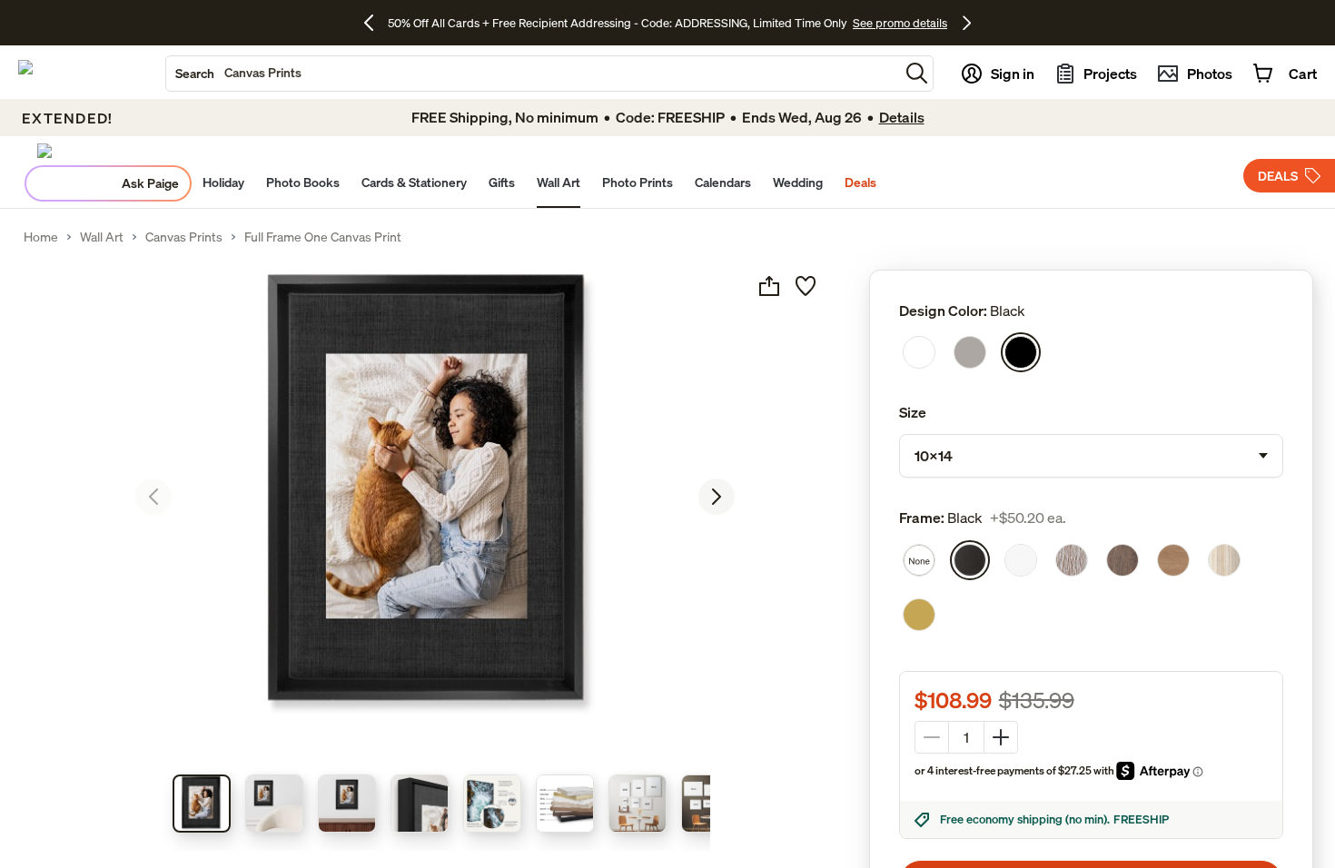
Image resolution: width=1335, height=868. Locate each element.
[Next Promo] (967, 22)
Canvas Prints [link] (183, 237)
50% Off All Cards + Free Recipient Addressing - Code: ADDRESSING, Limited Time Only (617, 23)
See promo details (900, 23)
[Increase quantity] (1000, 737)
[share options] (769, 286)
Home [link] (41, 237)
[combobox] (533, 73)
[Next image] (716, 496)
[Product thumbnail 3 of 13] (347, 803)
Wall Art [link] (102, 237)
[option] (919, 352)
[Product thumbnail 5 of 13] (492, 803)
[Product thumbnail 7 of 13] (637, 803)
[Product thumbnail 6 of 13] (565, 803)
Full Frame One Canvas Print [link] (322, 237)
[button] (917, 73)
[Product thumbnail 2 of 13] (274, 803)
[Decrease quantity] (931, 737)
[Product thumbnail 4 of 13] (420, 803)
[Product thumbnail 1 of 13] (202, 803)
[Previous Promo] (375, 23)
